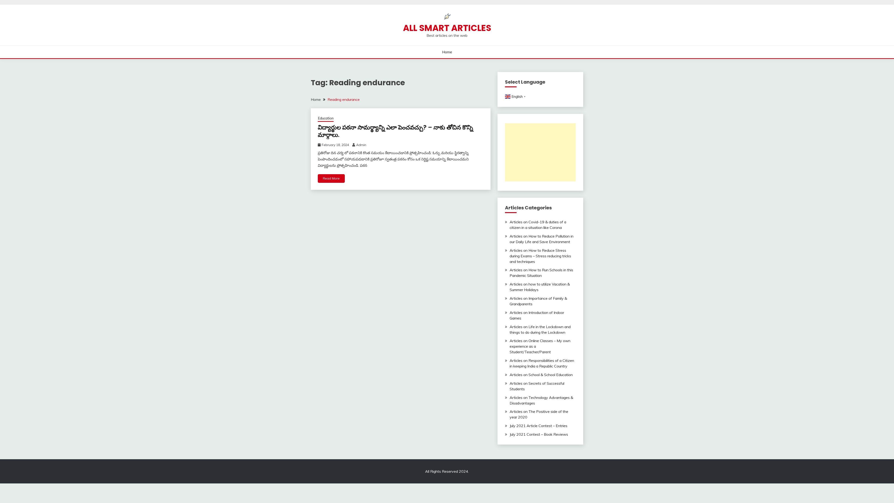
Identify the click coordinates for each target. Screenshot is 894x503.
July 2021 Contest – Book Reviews (539, 434)
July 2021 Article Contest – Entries (538, 425)
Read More (331, 178)
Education (326, 118)
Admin (361, 145)
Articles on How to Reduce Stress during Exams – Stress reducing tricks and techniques (540, 256)
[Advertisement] (540, 152)
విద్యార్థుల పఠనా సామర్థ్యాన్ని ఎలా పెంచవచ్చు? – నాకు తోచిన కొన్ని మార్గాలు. (395, 131)
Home (447, 52)
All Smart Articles (447, 28)
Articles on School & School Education (541, 374)
